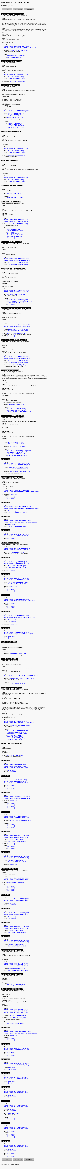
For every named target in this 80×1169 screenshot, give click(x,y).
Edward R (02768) (19, 411)
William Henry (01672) (18, 50)
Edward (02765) (15, 442)
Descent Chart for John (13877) (15, 721)
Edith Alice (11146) (16, 78)
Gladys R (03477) (15, 230)
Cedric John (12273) (15, 302)
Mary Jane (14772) (15, 115)
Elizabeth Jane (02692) (16, 409)
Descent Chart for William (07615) (20, 47)
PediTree (10, 1167)
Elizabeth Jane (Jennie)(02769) (19, 451)
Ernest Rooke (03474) (18, 223)
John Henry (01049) (18, 446)
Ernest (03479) (14, 233)
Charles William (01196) (17, 731)
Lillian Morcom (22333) (15, 126)
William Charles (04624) (16, 55)
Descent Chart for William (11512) (17, 260)
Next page (29, 9)
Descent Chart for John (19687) (16, 74)
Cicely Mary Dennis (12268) (17, 300)
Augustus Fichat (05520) (16, 1023)
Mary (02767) (17, 410)
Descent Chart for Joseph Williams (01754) (19, 600)
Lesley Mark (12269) (17, 365)
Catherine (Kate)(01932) (18, 970)
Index (7, 9)
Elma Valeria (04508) (17, 567)
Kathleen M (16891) (17, 512)
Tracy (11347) (13, 1113)
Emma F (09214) (15, 552)
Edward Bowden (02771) (17, 455)
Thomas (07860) (17, 653)
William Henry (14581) (17, 733)
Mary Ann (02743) (16, 738)
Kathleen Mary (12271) (16, 333)
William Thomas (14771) (17, 113)
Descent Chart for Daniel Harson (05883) (19, 722)
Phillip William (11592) (15, 127)
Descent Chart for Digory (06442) (16, 219)
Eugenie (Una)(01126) (17, 841)
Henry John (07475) (16, 735)
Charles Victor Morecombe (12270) (19, 301)
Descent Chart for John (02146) (16, 221)
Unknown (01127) (15, 839)
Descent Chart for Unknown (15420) (21, 491)
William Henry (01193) (19, 725)
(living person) (11, 232)
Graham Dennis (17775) (20, 820)
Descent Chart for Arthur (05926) (16, 563)
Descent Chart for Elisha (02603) (16, 963)
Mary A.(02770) (14, 452)
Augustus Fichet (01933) (17, 1015)
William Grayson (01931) (17, 968)
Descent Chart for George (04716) (17, 796)
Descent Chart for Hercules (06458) (16, 46)
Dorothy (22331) (14, 124)
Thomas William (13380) (18, 566)
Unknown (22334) (17, 81)
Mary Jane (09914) (15, 57)
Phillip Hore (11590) (16, 77)
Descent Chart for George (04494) (17, 548)
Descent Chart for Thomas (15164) (17, 490)
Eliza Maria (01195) (16, 732)
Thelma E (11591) (14, 123)
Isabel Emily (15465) (16, 684)
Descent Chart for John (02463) (15, 1077)
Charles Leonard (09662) (18, 263)
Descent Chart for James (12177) (17, 258)
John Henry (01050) (16, 453)
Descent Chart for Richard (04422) (16, 837)
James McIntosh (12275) (19, 471)
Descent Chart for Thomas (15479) (21, 675)
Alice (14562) (14, 736)
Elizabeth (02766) (15, 404)
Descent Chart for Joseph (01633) (16, 534)
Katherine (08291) (15, 755)
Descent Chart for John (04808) (15, 816)
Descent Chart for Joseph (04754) (16, 562)
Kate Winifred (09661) (18, 264)
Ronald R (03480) (15, 235)
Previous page (18, 9)
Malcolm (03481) (14, 236)
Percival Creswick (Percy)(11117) (22, 678)
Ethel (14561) (14, 739)
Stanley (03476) (14, 229)
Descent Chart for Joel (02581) (15, 764)
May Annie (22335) (16, 155)
